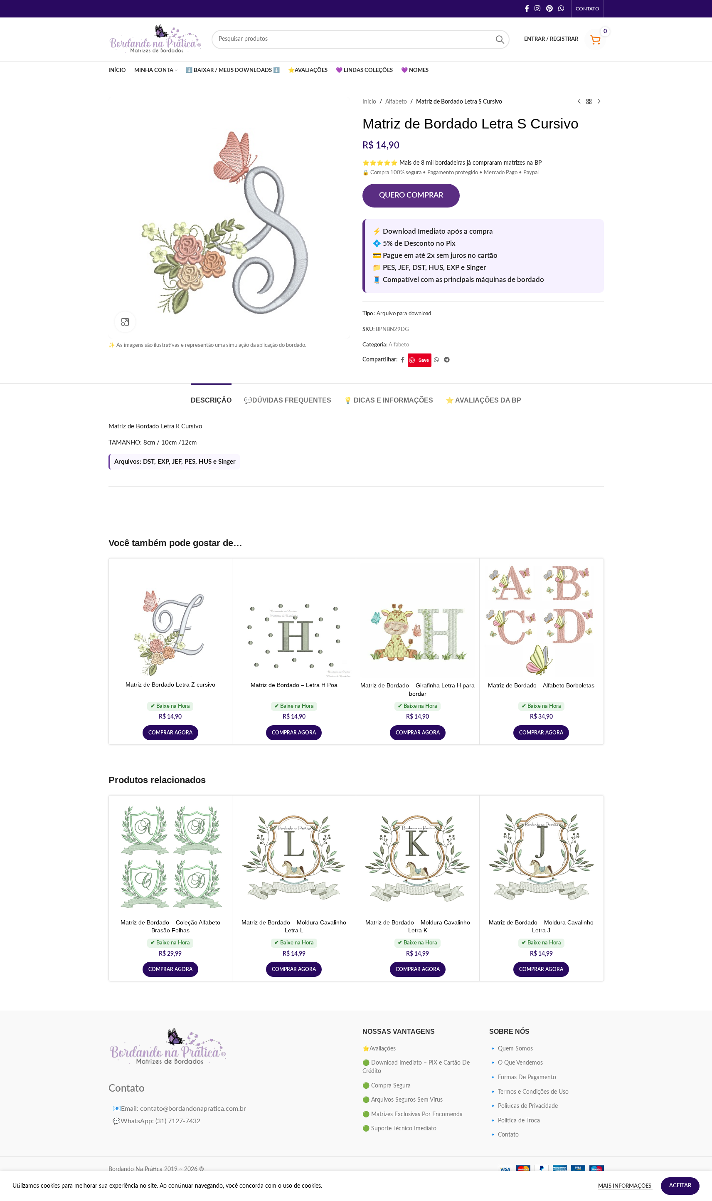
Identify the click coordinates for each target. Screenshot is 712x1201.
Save (424, 360)
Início (369, 102)
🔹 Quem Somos (511, 1049)
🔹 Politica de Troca (514, 1121)
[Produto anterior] (579, 102)
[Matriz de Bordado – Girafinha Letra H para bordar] (417, 620)
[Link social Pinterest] (549, 8)
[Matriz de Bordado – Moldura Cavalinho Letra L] (294, 857)
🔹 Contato (504, 1135)
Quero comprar (411, 195)
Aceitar (680, 1186)
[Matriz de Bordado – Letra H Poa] (294, 620)
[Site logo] (155, 39)
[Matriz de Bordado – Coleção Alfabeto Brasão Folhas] (170, 857)
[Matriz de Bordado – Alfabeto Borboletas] (541, 620)
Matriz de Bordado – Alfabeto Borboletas (541, 685)
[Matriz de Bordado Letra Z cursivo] (170, 620)
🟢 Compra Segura (386, 1086)
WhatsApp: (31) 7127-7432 (156, 1121)
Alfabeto (396, 102)
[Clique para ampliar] (125, 321)
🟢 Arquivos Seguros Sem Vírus (402, 1100)
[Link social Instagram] (537, 8)
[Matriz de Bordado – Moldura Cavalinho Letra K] (417, 857)
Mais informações (625, 1186)
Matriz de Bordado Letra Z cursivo (170, 684)
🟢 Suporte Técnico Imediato (399, 1129)
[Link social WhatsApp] (561, 8)
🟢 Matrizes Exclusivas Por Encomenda (412, 1114)
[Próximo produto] (599, 102)
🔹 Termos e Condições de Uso (529, 1092)
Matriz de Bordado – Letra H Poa (294, 685)
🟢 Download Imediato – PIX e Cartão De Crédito (416, 1067)
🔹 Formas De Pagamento (522, 1077)
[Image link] (168, 1047)
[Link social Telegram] (446, 360)
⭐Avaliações (379, 1049)
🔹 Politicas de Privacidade (523, 1106)
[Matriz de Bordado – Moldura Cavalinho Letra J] (541, 857)
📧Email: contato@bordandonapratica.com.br (179, 1108)
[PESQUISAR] (500, 39)
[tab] (211, 396)
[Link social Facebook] (527, 8)
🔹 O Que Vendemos (516, 1063)
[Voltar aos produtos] (589, 102)
